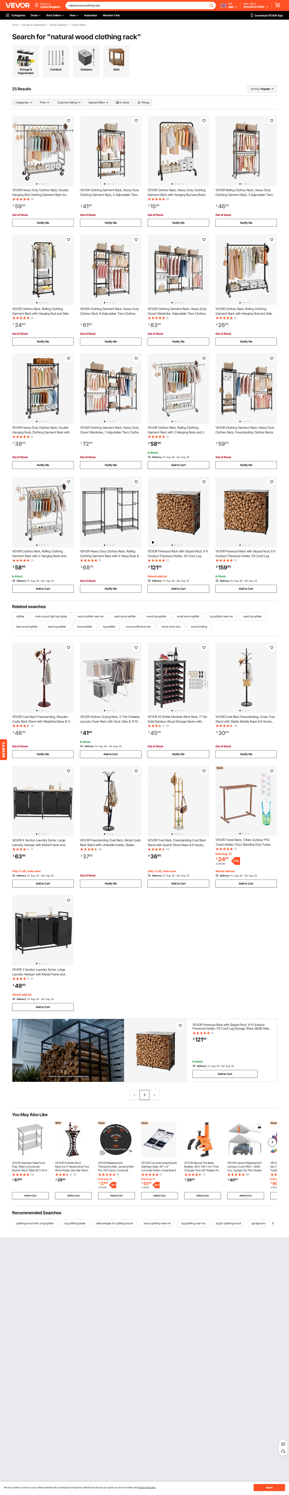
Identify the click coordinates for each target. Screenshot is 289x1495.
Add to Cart (178, 465)
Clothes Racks (79, 25)
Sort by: (255, 88)
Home (15, 25)
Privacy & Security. (147, 1487)
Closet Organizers (59, 25)
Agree (269, 1487)
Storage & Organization (34, 25)
